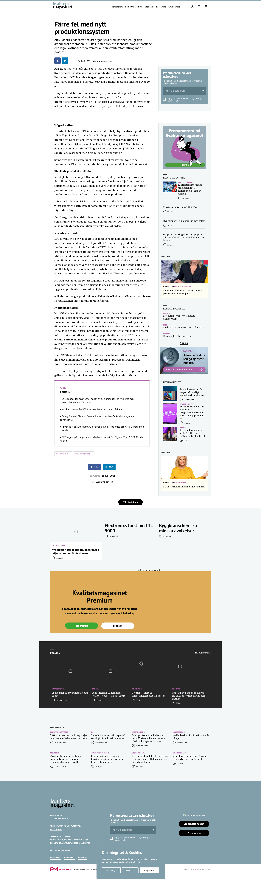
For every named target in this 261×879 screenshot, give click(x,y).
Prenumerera (117, 7)
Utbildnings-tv (151, 7)
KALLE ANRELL (56, 829)
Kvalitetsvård (174, 7)
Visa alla (184, 343)
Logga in (117, 625)
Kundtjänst (96, 869)
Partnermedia (69, 857)
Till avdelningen (203, 653)
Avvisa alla (130, 870)
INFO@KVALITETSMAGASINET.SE (76, 843)
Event (163, 7)
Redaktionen (55, 857)
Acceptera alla (149, 870)
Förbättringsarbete (133, 7)
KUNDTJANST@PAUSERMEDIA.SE (75, 840)
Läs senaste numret (194, 823)
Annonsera (82, 857)
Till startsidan (130, 502)
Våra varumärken (81, 869)
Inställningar (111, 870)
